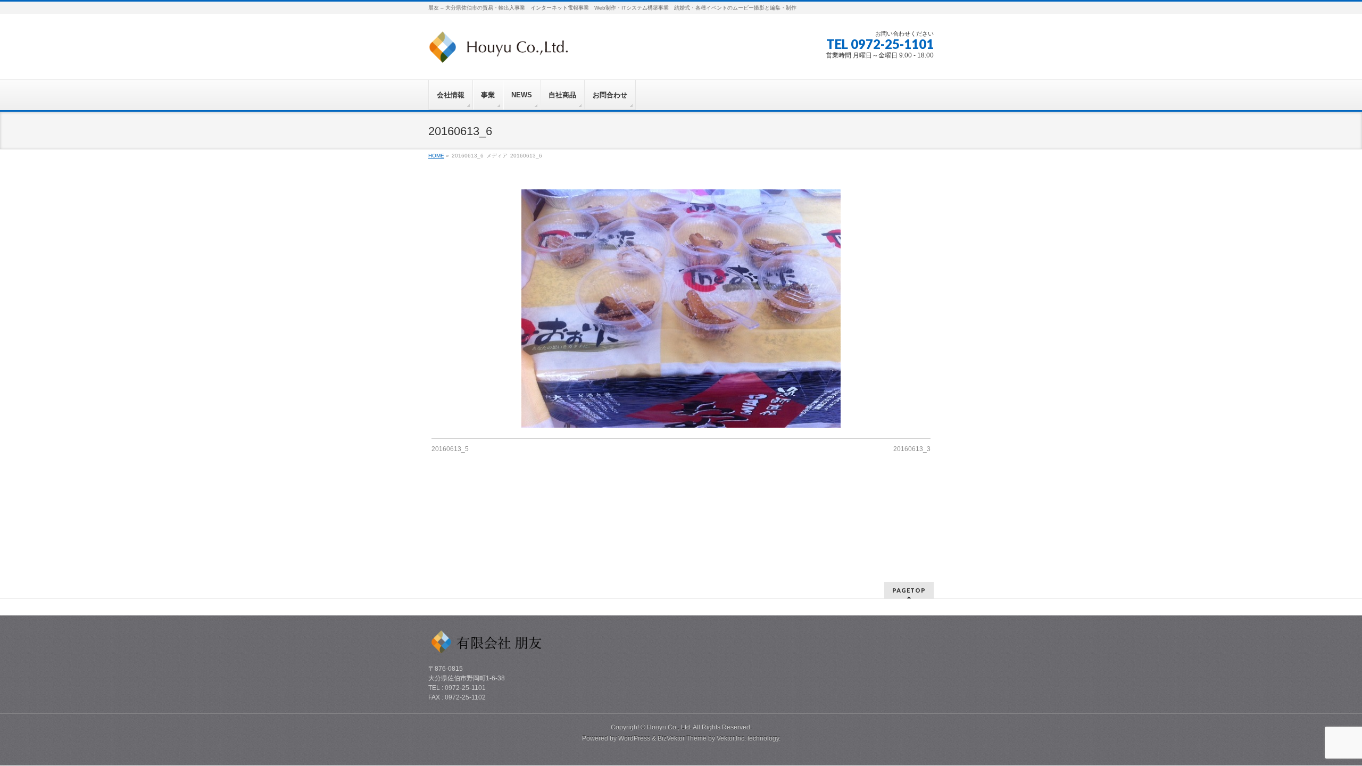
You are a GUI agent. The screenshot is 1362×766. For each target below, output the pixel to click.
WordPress (634, 738)
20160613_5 (450, 449)
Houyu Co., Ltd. (669, 727)
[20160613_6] (681, 308)
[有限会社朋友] (498, 51)
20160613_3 (912, 449)
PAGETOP (909, 590)
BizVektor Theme (682, 738)
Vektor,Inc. (731, 738)
